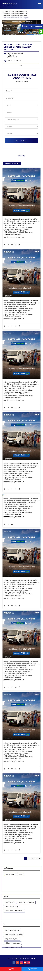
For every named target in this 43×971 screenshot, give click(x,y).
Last (39, 858)
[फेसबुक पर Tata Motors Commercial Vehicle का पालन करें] (14, 962)
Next (36, 858)
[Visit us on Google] (17, 962)
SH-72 (21, 874)
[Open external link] (32, 28)
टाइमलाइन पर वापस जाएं (12, 163)
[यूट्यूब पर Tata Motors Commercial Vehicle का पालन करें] (25, 962)
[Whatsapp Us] (41, 31)
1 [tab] (18, 32)
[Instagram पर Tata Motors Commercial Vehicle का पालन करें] (21, 962)
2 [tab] (20, 32)
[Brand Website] (29, 962)
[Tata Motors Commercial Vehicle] (9, 4)
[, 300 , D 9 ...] (21, 192)
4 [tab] (24, 32)
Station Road (9, 874)
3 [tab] (22, 32)
